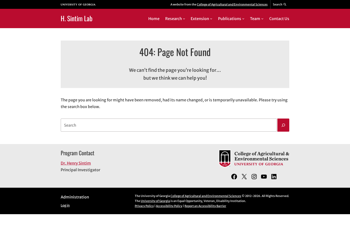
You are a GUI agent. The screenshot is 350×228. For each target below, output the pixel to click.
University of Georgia (155, 201)
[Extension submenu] (211, 18)
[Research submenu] (184, 18)
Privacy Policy (144, 206)
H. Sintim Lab (76, 18)
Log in (65, 205)
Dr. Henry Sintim (76, 163)
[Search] (283, 125)
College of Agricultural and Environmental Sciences (232, 4)
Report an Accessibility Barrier (205, 206)
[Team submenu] (262, 18)
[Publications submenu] (243, 18)
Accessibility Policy (169, 206)
